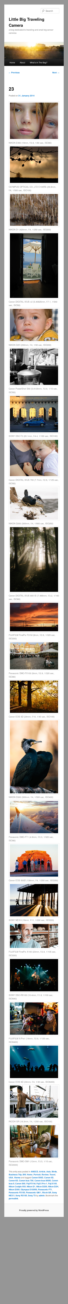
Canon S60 (20, 1183)
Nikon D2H (53, 1186)
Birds (54, 1171)
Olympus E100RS (29, 1189)
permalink (13, 1198)
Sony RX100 (21, 1195)
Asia (48, 1171)
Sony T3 (32, 1195)
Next (55, 72)
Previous (14, 72)
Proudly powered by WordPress (34, 1210)
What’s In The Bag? (38, 62)
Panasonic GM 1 (33, 1192)
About (22, 62)
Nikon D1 (31, 1186)
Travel (52, 1174)
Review (45, 1174)
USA (11, 1177)
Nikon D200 (41, 1186)
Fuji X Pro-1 (41, 1183)
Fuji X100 (52, 1183)
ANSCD (34, 1171)
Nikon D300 (14, 1189)
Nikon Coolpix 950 (17, 1186)
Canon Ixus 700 (26, 1180)
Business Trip (15, 1174)
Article (42, 1171)
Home (12, 62)
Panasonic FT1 (45, 1189)
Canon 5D (48, 1177)
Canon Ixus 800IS (42, 1180)
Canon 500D (37, 1177)
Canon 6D (13, 1180)
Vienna (17, 1177)
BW (24, 1174)
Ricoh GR (46, 1192)
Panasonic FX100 (17, 1192)
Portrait (37, 1174)
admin (42, 1195)
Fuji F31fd (30, 1183)
